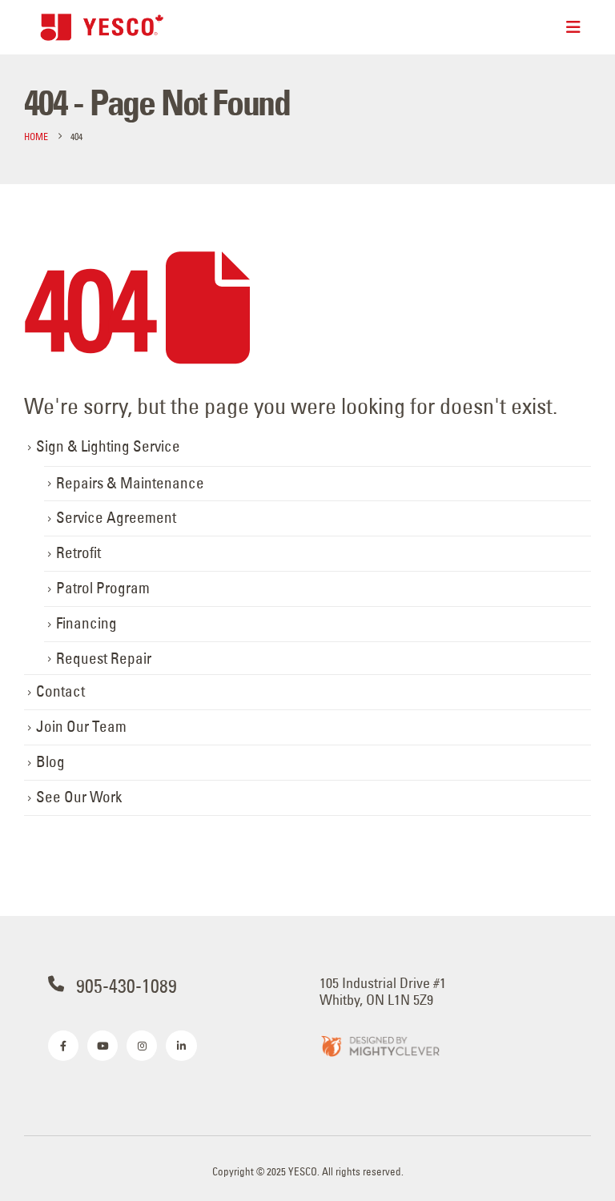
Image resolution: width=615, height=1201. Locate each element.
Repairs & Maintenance (130, 483)
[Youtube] (102, 1045)
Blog (50, 762)
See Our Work (79, 797)
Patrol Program (103, 588)
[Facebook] (63, 1045)
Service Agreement (116, 517)
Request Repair (103, 658)
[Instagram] (142, 1045)
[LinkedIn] (181, 1045)
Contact (60, 691)
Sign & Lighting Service (108, 446)
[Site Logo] (102, 28)
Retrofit (78, 553)
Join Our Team (81, 726)
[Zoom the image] (380, 1045)
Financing (86, 623)
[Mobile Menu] (573, 27)
